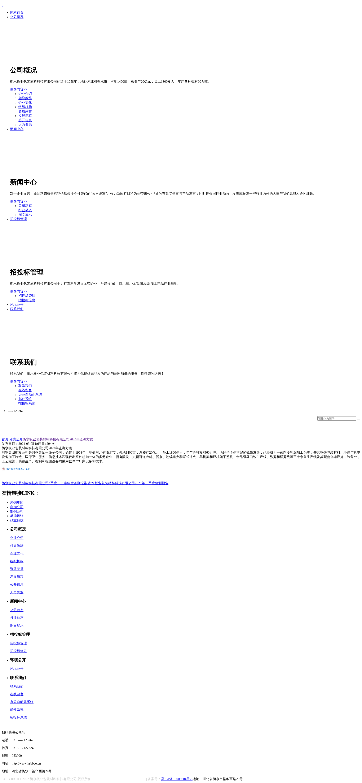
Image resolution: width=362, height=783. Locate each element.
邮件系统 (25, 399)
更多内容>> (18, 89)
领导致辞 (25, 98)
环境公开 (16, 304)
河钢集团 (16, 502)
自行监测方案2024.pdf (17, 468)
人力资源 (25, 124)
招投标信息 (26, 300)
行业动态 (25, 210)
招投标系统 (26, 403)
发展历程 (25, 115)
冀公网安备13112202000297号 (121, 779)
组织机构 (25, 107)
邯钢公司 (16, 511)
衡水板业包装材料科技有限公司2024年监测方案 (58, 439)
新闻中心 (16, 129)
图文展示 (25, 214)
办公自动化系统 (30, 394)
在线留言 (25, 390)
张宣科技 (16, 520)
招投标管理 (18, 219)
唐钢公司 (16, 507)
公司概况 (16, 17)
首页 (5, 439)
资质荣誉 (25, 111)
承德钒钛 (16, 516)
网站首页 (16, 12)
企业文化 (25, 102)
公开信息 (25, 120)
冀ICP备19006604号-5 (177, 779)
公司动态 (25, 205)
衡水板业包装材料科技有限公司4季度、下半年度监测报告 (45, 483)
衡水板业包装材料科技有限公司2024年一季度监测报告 (128, 483)
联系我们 (16, 309)
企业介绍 (25, 93)
